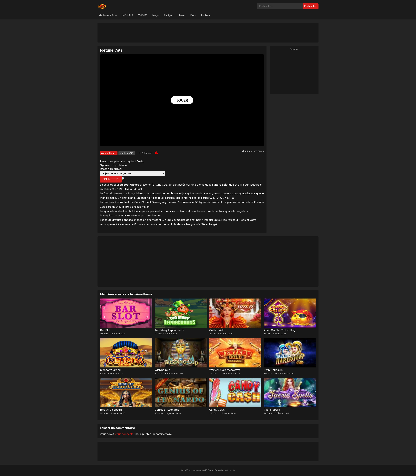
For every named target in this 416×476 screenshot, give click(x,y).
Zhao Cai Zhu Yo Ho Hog (279, 330)
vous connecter (125, 434)
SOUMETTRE (110, 179)
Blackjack (169, 15)
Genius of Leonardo (167, 409)
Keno (193, 15)
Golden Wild (216, 330)
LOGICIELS (127, 15)
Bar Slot (105, 330)
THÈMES (142, 15)
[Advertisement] (208, 32)
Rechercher (310, 6)
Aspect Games (108, 153)
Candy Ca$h (217, 409)
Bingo (155, 15)
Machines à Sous (108, 15)
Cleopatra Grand (110, 370)
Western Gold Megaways (224, 370)
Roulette (205, 15)
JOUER (182, 100)
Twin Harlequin (273, 370)
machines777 (127, 153)
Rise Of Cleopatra (111, 409)
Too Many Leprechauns (169, 330)
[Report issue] (156, 152)
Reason (111, 169)
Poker (182, 15)
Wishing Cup (162, 370)
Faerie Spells (272, 409)
